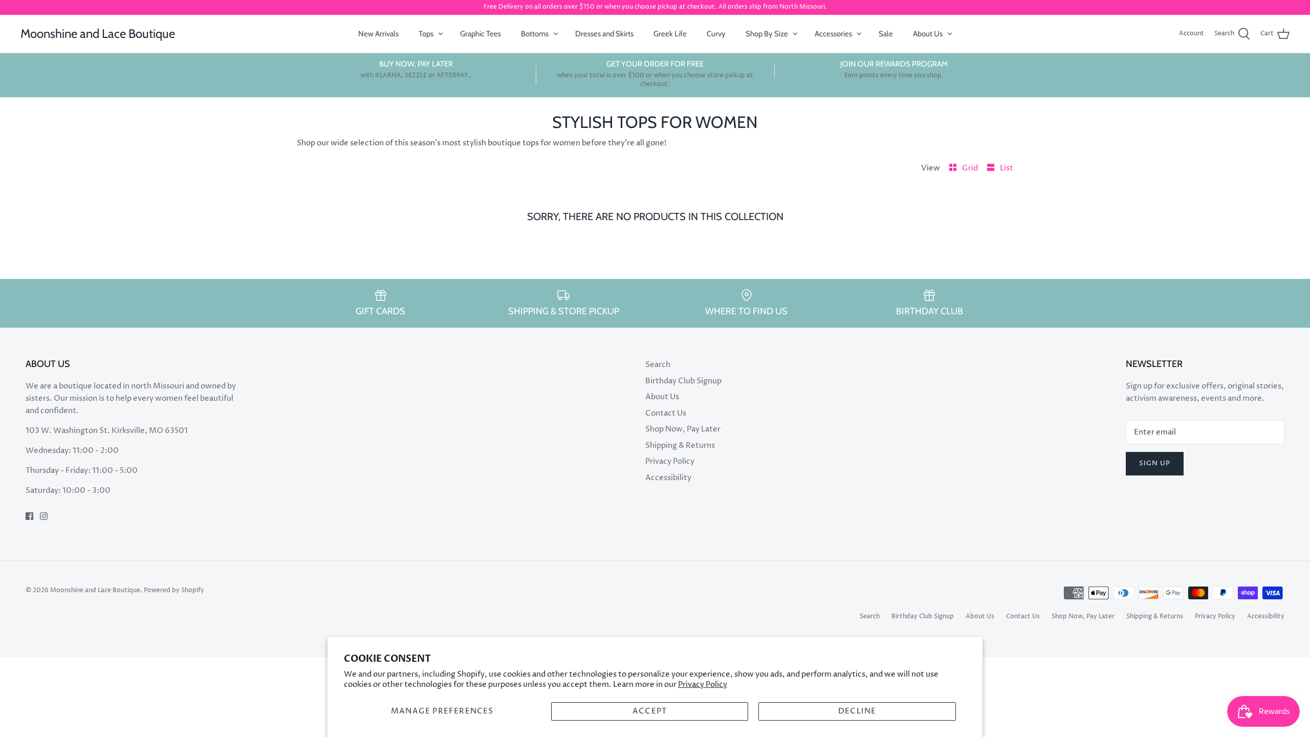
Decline (857, 711)
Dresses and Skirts (604, 33)
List (1006, 168)
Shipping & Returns (680, 445)
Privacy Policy (702, 684)
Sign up (1154, 463)
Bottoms (535, 33)
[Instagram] (44, 516)
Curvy (716, 33)
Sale (886, 33)
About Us (928, 33)
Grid (970, 168)
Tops (426, 33)
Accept (649, 711)
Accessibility (668, 477)
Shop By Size (767, 33)
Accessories (833, 33)
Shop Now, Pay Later (682, 429)
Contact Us (665, 413)
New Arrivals (378, 33)
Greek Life (670, 33)
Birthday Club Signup (683, 381)
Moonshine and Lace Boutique (95, 590)
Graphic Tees (480, 33)
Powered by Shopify (174, 590)
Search (657, 364)
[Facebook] (29, 516)
